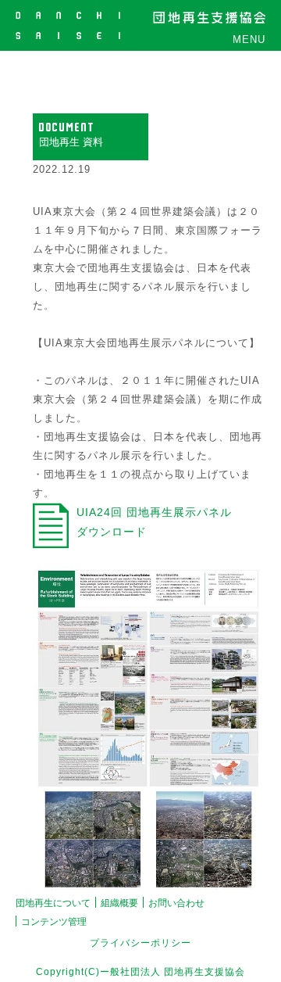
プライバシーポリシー (140, 942)
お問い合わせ (176, 903)
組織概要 (119, 903)
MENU (249, 39)
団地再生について (53, 903)
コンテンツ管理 (54, 921)
